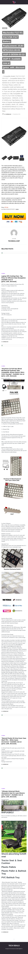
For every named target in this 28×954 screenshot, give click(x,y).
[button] (1, 2)
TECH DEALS (14, 946)
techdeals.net (14, 241)
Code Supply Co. (19, 948)
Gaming (5, 28)
